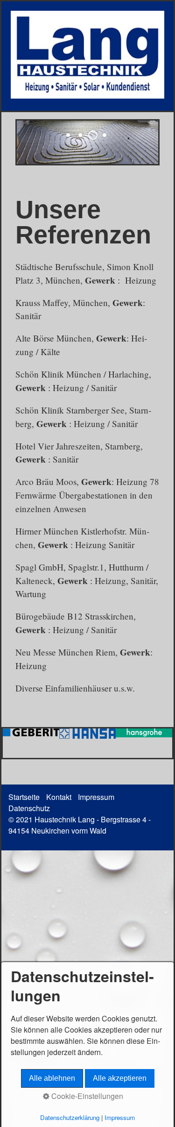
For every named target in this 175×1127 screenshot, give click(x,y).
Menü (151, 19)
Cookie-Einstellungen (86, 1096)
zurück (16, 149)
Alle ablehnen (52, 1078)
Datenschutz (29, 808)
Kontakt (58, 797)
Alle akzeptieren (120, 1078)
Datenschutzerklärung (69, 1117)
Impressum (96, 797)
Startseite (24, 797)
